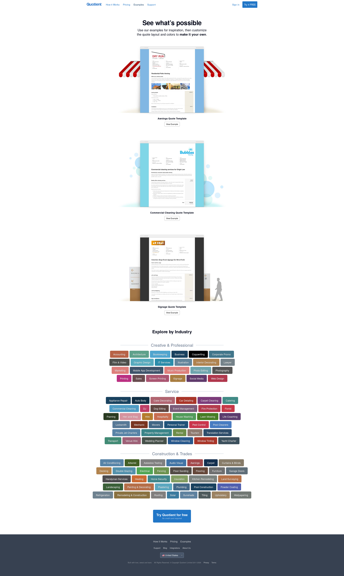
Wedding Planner (154, 440)
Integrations (175, 547)
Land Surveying (229, 479)
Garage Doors (236, 471)
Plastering (163, 487)
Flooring (200, 471)
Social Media (197, 378)
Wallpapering (241, 495)
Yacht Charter (228, 440)
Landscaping (113, 487)
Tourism (195, 432)
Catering (230, 400)
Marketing (120, 370)
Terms (214, 562)
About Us (186, 547)
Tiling (204, 495)
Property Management (157, 432)
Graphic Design (142, 362)
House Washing (184, 416)
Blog (165, 547)
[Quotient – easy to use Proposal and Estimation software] (94, 4)
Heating (139, 479)
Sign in (235, 4)
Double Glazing (124, 471)
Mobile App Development (146, 370)
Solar (173, 495)
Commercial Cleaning (124, 408)
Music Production (177, 370)
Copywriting (198, 354)
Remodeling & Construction (132, 495)
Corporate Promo (221, 354)
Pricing (126, 4)
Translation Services (217, 432)
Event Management (183, 408)
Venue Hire (132, 440)
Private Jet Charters (126, 432)
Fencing (161, 471)
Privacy (206, 562)
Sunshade (188, 495)
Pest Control (199, 424)
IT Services (164, 362)
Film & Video (119, 362)
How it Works (113, 4)
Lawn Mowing (207, 416)
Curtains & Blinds (231, 463)
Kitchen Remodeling (203, 479)
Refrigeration (103, 495)
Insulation (179, 479)
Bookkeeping (160, 354)
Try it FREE (250, 4)
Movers (156, 424)
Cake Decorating (163, 400)
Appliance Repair (118, 400)
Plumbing (181, 487)
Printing (124, 378)
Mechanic (139, 424)
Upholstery (221, 495)
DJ (144, 408)
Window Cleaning (180, 440)
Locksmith (121, 424)
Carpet (210, 463)
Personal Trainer (176, 424)
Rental (179, 432)
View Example (172, 124)
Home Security (159, 479)
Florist (228, 408)
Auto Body (140, 400)
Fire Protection (209, 408)
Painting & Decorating (139, 487)
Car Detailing (186, 400)
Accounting (119, 354)
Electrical (145, 471)
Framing (111, 416)
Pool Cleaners (220, 424)
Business (179, 354)
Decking (104, 471)
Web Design (217, 378)
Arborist (132, 463)
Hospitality (162, 416)
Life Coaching (230, 416)
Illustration (183, 362)
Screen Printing (157, 378)
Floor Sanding (180, 471)
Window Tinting (205, 440)
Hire (147, 416)
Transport (113, 440)
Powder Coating (229, 487)
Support (151, 4)
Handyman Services (117, 479)
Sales (139, 378)
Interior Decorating (206, 362)
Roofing (158, 495)
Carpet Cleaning (209, 400)
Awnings (195, 463)
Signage (177, 378)
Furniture (217, 471)
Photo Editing (201, 370)
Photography (222, 370)
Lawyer (228, 362)
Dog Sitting (160, 408)
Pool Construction (203, 487)
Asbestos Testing (153, 463)
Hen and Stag (130, 416)
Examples (139, 4)
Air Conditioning (111, 463)
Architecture (139, 354)
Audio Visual (176, 463)
